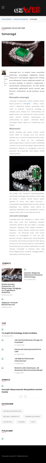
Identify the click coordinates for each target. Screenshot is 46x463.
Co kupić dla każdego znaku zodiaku (19, 333)
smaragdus (27, 104)
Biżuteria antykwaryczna (12, 411)
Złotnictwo (7, 422)
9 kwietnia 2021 (7, 307)
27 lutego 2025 (19, 345)
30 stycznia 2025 (7, 295)
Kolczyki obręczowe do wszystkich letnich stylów (22, 390)
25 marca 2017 (6, 83)
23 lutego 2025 (19, 354)
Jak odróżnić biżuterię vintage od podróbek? (28, 341)
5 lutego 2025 (19, 373)
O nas (33, 422)
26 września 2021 (7, 336)
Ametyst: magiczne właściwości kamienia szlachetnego (33, 275)
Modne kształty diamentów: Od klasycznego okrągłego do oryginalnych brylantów (11, 288)
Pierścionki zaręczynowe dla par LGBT (28, 350)
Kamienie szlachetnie (21, 19)
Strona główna (7, 19)
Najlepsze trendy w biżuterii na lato (10, 304)
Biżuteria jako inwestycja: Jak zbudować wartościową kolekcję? (29, 369)
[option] (23, 389)
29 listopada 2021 (30, 279)
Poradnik (21, 422)
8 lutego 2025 (19, 363)
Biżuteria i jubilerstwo (11, 416)
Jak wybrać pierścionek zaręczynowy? (24, 360)
